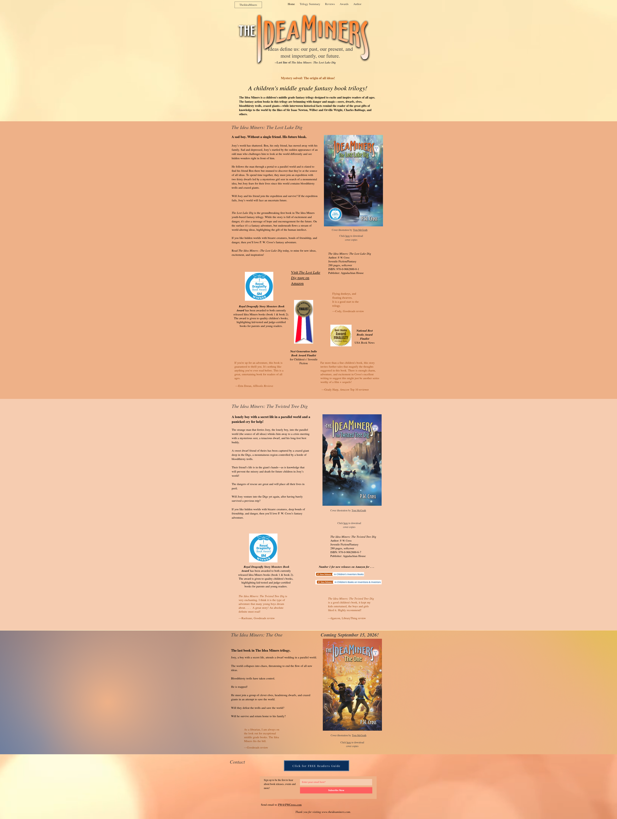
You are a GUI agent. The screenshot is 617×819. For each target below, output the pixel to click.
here (347, 235)
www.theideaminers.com (336, 812)
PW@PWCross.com (290, 804)
